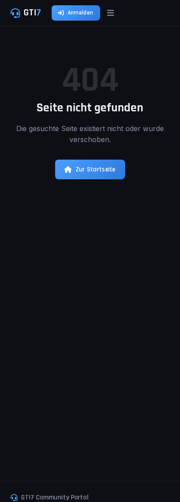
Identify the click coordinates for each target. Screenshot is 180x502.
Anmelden (80, 12)
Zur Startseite (96, 169)
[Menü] (110, 13)
